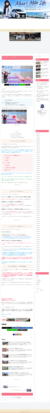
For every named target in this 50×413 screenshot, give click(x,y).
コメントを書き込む (17, 397)
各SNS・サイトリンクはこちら (7, 314)
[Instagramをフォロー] (15, 334)
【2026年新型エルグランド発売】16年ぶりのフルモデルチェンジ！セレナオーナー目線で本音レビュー (42, 87)
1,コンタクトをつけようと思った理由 (16, 133)
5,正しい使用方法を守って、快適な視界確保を (17, 137)
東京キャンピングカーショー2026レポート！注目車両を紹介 (42, 91)
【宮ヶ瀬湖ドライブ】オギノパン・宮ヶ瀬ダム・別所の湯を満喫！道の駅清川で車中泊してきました (42, 95)
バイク (3, 324)
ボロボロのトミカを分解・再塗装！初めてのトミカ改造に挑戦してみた (42, 84)
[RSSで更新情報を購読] (21, 334)
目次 (16, 131)
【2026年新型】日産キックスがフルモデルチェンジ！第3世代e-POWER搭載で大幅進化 (42, 100)
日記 (5, 324)
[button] (27, 85)
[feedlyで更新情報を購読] (19, 334)
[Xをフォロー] (13, 334)
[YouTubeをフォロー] (17, 334)
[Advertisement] (25, 47)
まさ (42, 109)
